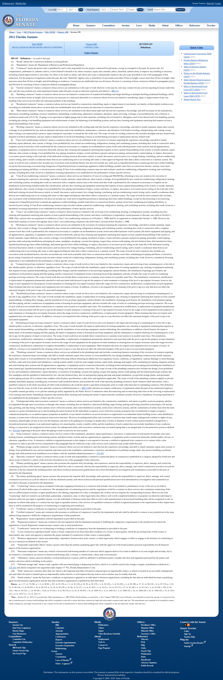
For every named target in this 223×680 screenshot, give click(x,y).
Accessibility (120, 675)
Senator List (18, 625)
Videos (101, 628)
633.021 (16, 430)
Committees (108, 25)
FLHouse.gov (8, 3)
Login (218, 3)
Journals (59, 631)
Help (143, 645)
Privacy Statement (105, 675)
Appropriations (62, 634)
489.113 (115, 91)
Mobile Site (21, 3)
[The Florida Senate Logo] (20, 20)
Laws (139, 25)
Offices (179, 25)
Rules (143, 657)
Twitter (185, 625)
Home (76, 25)
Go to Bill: (52, 10)
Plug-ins (184, 639)
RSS (188, 625)
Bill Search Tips (19, 648)
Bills (57, 625)
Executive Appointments (66, 642)
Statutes (59, 654)
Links (143, 648)
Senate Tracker (188, 628)
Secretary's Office (148, 634)
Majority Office (147, 628)
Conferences (61, 637)
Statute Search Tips (192, 99)
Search (150, 9)
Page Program (104, 648)
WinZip (187, 646)
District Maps (18, 631)
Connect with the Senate (193, 622)
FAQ (143, 642)
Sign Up (210, 3)
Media (152, 25)
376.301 (12, 567)
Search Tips (146, 651)
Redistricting (61, 648)
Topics (101, 631)
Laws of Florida (62, 660)
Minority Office (147, 631)
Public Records (147, 665)
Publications (103, 625)
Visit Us (101, 642)
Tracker (211, 25)
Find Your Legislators (22, 628)
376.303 (100, 453)
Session (125, 25)
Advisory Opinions (149, 663)
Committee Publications (22, 642)
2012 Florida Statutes (33, 32)
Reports (59, 640)
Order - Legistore (63, 664)
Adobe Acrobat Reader (194, 643)
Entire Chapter (91, 53)
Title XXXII (50, 32)
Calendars (60, 628)
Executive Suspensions (65, 645)
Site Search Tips (19, 653)
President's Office (148, 625)
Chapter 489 (62, 32)
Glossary (144, 639)
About (165, 25)
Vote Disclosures (19, 634)
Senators (91, 25)
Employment (103, 639)
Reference (194, 25)
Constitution (61, 657)
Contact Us (103, 645)
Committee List (19, 639)
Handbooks (146, 660)
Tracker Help (189, 637)
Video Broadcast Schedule (109, 634)
